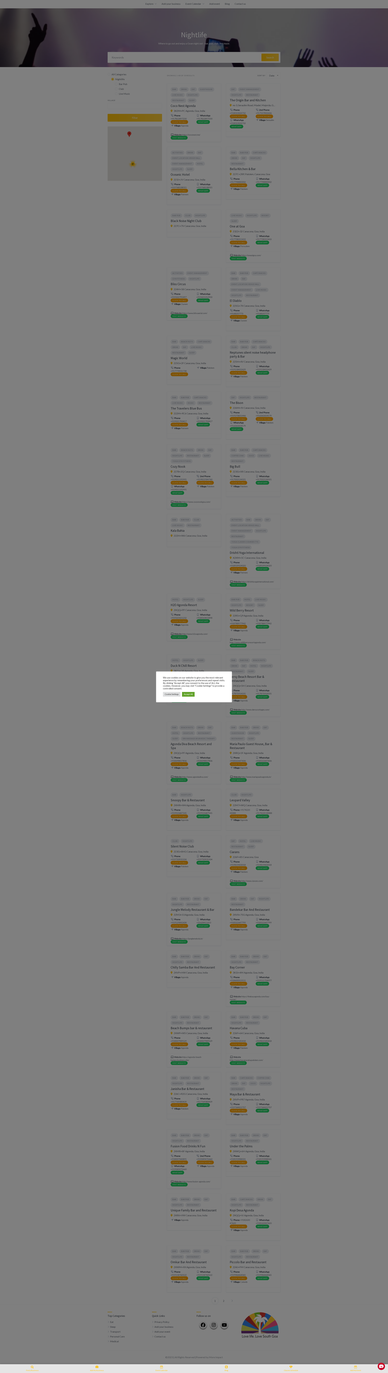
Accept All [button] (188, 694)
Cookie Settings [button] (172, 694)
